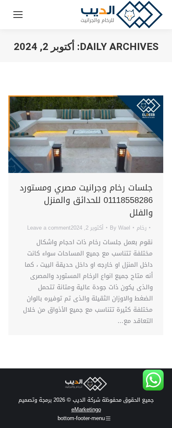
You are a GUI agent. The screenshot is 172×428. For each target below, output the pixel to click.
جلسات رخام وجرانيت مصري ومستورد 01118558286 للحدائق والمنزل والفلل (86, 200)
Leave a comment (49, 228)
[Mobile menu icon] (18, 14)
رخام (142, 228)
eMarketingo (86, 409)
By (120, 228)
